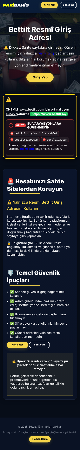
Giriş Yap (49, 4)
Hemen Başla (40, 438)
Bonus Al (68, 4)
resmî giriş (46, 53)
